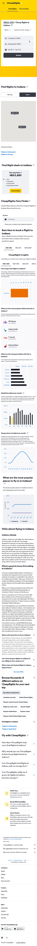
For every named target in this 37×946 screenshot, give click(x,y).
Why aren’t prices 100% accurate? (15, 852)
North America (18, 860)
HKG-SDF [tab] (18, 248)
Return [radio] (28, 94)
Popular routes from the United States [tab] (15, 702)
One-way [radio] (10, 94)
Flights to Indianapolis (8, 152)
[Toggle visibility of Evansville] (24, 521)
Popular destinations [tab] (10, 711)
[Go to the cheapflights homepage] (14, 3)
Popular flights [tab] (25, 707)
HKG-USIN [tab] (6, 264)
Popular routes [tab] (25, 711)
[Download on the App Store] (18, 929)
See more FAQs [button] (18, 672)
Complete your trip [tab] (9, 697)
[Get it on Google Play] (6, 929)
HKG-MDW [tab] (28, 248)
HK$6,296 (8, 22)
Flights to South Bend (9, 729)
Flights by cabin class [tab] (10, 707)
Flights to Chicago (7, 154)
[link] (15, 191)
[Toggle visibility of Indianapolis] (14, 521)
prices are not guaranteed (14, 839)
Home (9, 860)
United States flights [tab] (26, 697)
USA (25, 860)
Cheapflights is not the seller (13, 845)
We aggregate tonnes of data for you (15, 849)
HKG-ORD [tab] (9, 248)
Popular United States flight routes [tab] (14, 716)
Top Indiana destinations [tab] (11, 692)
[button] (3, 3)
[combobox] (20, 219)
